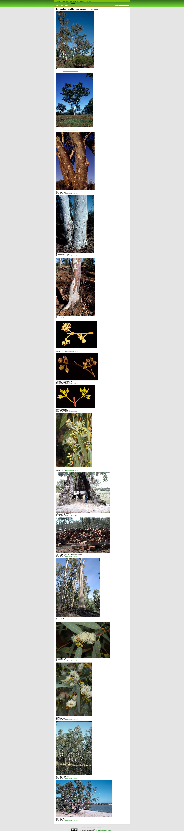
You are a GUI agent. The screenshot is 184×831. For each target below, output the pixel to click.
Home (56, 5)
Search (61, 5)
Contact (66, 5)
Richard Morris (95, 829)
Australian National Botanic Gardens (70, 71)
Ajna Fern (106, 828)
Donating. (88, 1)
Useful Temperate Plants (65, 3)
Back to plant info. (95, 9)
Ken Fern (96, 828)
